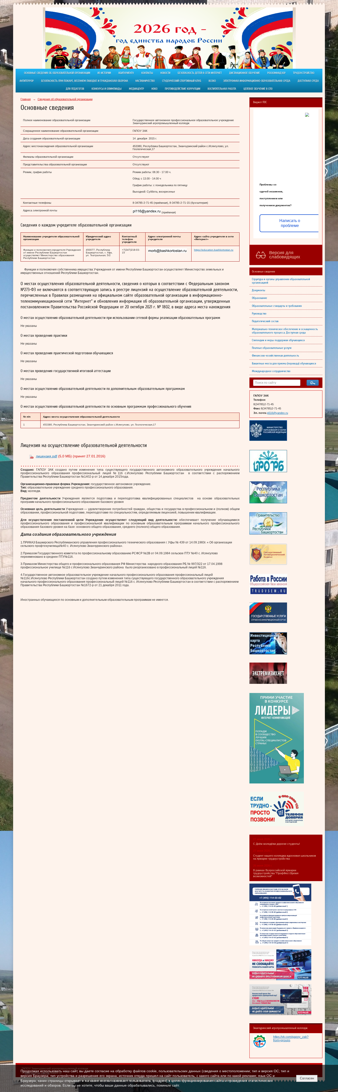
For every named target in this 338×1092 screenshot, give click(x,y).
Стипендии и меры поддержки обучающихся (278, 340)
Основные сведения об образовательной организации (57, 73)
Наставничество (145, 81)
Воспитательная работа (222, 88)
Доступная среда (308, 81)
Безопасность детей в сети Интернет (200, 73)
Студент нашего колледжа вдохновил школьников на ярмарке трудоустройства (284, 857)
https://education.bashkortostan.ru (213, 249)
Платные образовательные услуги (271, 348)
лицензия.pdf (46, 456)
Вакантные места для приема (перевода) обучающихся (284, 363)
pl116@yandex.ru (277, 412)
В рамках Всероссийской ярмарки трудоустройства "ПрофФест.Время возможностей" (275, 873)
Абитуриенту (126, 73)
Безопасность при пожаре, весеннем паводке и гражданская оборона (84, 81)
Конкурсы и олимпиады (106, 88)
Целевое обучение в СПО (257, 88)
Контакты (147, 73)
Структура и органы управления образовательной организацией (281, 280)
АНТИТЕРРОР (27, 81)
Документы (258, 290)
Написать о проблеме (289, 223)
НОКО (154, 88)
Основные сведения (263, 271)
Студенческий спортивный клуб (181, 81)
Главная (26, 99)
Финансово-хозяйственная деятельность (275, 355)
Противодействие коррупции (182, 88)
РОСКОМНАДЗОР (276, 73)
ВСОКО (212, 81)
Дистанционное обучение (244, 73)
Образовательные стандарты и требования (277, 306)
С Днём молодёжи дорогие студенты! (277, 843)
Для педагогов (75, 88)
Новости (165, 73)
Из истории (104, 73)
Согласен (307, 1078)
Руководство (259, 313)
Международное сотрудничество (271, 371)
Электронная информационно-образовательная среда (256, 81)
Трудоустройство (303, 73)
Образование (259, 298)
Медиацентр (136, 88)
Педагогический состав (265, 321)
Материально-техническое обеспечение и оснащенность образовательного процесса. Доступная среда (285, 330)
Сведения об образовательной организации (65, 99)
